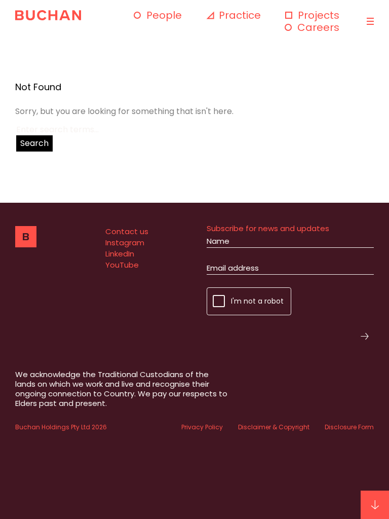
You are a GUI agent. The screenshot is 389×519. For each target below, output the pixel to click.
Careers (318, 27)
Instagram (124, 242)
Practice (240, 15)
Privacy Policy (202, 427)
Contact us (126, 231)
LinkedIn (119, 253)
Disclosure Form (349, 427)
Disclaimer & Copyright (273, 427)
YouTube (122, 265)
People (164, 15)
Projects (318, 15)
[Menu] (369, 21)
